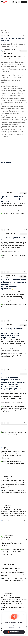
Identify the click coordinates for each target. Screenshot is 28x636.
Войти (23, 2)
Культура (3, 30)
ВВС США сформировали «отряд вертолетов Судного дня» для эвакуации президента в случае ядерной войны (13, 333)
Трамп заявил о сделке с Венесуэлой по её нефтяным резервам (13, 199)
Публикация (16, 2)
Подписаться (23, 50)
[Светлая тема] (11, 2)
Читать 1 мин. (23, 211)
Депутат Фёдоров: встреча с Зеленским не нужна (13, 238)
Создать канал (19, 2)
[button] (13, 2)
